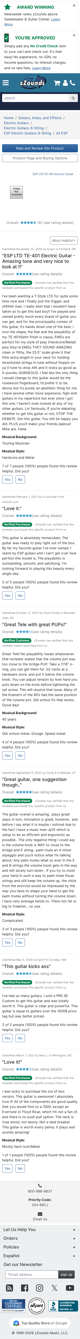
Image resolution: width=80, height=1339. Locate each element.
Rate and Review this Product (40, 148)
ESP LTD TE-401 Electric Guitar (53, 174)
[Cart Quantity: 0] (57, 83)
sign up (66, 1274)
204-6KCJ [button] (40, 1202)
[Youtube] (70, 1289)
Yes (7, 479)
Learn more (41, 68)
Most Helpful (62, 240)
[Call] (72, 83)
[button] (5, 82)
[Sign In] (65, 83)
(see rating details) (58, 222)
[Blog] (9, 1289)
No (20, 479)
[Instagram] (39, 1289)
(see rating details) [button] (47, 274)
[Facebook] (24, 1289)
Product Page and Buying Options (40, 158)
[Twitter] (54, 1289)
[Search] (73, 98)
